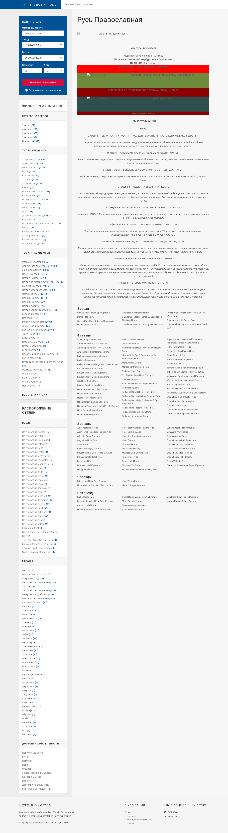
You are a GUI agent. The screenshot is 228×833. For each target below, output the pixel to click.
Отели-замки (29, 373)
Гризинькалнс (30, 618)
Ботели (26, 219)
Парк (25, 764)
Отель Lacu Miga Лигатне (179, 453)
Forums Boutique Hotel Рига (90, 385)
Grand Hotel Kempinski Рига (135, 312)
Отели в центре (30, 278)
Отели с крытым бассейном (37, 310)
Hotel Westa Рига (130, 481)
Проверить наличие (43, 82)
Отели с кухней (30, 381)
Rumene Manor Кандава (134, 505)
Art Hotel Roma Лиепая (88, 436)
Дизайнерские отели (33, 326)
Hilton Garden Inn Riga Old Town (92, 402)
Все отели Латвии (34, 394)
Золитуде (27, 654)
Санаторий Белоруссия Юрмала (183, 413)
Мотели (26, 227)
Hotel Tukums (128, 440)
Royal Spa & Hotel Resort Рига (181, 320)
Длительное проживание (35, 266)
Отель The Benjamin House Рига (182, 409)
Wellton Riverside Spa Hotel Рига (182, 388)
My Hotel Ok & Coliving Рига (135, 453)
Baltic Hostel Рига (85, 497)
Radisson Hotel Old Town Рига (136, 412)
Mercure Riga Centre (131, 362)
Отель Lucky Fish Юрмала (179, 457)
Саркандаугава (30, 674)
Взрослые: (28, 65)
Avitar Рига (82, 444)
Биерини (27, 690)
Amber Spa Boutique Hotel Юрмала (94, 347)
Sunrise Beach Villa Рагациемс (182, 428)
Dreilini (25, 718)
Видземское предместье (35, 598)
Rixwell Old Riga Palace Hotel (180, 351)
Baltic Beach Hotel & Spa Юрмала (93, 312)
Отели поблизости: (32, 28)
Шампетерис (29, 698)
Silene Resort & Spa (176, 355)
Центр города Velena (33, 524)
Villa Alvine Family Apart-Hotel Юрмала (185, 376)
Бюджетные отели (32, 286)
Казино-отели (29, 377)
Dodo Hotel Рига (85, 461)
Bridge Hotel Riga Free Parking (91, 481)
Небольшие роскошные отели (38, 354)
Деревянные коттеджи (34, 215)
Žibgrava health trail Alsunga (37, 548)
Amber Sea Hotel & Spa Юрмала (92, 343)
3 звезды (27, 133)
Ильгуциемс (28, 666)
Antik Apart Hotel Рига (87, 428)
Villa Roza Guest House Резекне (182, 497)
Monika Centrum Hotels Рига (135, 367)
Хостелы (27, 179)
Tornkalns (27, 638)
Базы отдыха (29, 195)
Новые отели (29, 385)
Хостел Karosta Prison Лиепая (181, 501)
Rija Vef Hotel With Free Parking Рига (139, 469)
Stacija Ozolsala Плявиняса (36, 552)
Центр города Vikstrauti (35, 496)
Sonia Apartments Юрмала (180, 359)
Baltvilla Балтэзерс (86, 360)
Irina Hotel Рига (129, 444)
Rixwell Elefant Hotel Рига (179, 347)
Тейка (25, 634)
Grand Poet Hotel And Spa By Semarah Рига (142, 324)
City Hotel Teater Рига (87, 381)
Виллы (26, 187)
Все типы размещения (79, 4)
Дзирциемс (28, 682)
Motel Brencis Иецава (132, 501)
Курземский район (32, 602)
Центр (25, 570)
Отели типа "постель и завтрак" (39, 223)
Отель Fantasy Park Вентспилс (182, 440)
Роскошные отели (32, 262)
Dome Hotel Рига (85, 317)
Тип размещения (34, 150)
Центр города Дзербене (35, 440)
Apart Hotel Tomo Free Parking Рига (94, 432)
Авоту (25, 586)
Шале (25, 211)
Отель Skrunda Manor (177, 405)
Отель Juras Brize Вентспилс (181, 448)
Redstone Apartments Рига (135, 416)
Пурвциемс (28, 630)
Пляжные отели (30, 298)
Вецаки (26, 678)
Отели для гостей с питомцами (38, 282)
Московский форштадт (34, 574)
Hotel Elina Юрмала (131, 432)
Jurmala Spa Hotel (130, 343)
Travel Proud (28, 334)
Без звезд (27, 141)
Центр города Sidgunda (34, 512)
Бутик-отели (28, 338)
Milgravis (27, 714)
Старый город (30, 578)
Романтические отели (34, 322)
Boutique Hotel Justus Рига (90, 368)
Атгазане (27, 726)
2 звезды (27, 137)
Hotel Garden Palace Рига (89, 410)
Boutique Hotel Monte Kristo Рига (93, 377)
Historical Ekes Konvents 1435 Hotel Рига (97, 406)
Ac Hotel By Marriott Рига (89, 339)
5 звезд (26, 125)
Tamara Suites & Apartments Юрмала (185, 367)
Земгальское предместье (36, 590)
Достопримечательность (35, 784)
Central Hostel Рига (86, 505)
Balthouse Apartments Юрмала (92, 356)
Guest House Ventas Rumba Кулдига (140, 497)
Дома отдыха (29, 163)
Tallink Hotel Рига (175, 363)
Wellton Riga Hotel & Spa (178, 384)
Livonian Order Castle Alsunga (37, 544)
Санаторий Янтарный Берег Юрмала (185, 465)
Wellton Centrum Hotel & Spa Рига (183, 380)
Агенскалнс (28, 610)
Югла (25, 670)
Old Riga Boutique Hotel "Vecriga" (137, 375)
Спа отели (27, 318)
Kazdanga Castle (31, 528)
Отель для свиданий (33, 243)
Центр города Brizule (33, 476)
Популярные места (32, 752)
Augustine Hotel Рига (87, 440)
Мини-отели (28, 207)
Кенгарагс (27, 650)
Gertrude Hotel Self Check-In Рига (93, 389)
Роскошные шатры (32, 199)
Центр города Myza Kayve (36, 456)
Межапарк (28, 642)
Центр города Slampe (33, 432)
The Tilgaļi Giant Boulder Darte (37, 540)
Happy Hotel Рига (85, 469)
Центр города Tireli (32, 468)
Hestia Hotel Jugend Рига (89, 397)
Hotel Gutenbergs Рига (88, 414)
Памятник (27, 760)
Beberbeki (27, 722)
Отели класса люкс (32, 346)
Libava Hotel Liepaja (131, 448)
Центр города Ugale (32, 484)
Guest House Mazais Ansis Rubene (93, 509)
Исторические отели (33, 342)
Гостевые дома (30, 167)
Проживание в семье (33, 191)
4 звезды (27, 129)
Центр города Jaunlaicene (36, 488)
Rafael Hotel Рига (130, 461)
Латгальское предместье (36, 582)
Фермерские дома (32, 235)
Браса (25, 626)
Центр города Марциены (35, 464)
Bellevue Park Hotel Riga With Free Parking (97, 364)
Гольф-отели (29, 358)
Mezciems (27, 734)
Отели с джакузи (31, 306)
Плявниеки (28, 662)
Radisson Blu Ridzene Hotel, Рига (138, 407)
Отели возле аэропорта (34, 290)
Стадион (27, 768)
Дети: (47, 65)
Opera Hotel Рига (130, 379)
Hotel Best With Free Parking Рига (138, 428)
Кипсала (27, 606)
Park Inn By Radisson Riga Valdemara (139, 383)
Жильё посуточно (31, 270)
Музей (25, 756)
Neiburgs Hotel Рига (131, 371)
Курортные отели (31, 314)
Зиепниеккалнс (30, 646)
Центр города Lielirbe (33, 508)
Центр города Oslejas (33, 444)
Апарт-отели (29, 183)
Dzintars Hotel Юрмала (88, 465)
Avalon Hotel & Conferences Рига (93, 352)
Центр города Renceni (34, 516)
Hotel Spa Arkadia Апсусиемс (136, 436)
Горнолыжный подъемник (36, 788)
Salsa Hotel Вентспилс (133, 509)
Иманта (26, 614)
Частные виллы (30, 294)
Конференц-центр (31, 776)
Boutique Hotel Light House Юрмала (94, 453)
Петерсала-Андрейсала (35, 594)
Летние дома (29, 203)
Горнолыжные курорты (35, 330)
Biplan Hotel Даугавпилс (89, 448)
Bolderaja (27, 710)
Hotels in (37, 5)
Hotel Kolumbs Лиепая (133, 339)
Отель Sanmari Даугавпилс (180, 401)
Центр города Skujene (34, 504)
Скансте (26, 702)
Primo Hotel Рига (130, 457)
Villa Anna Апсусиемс (177, 432)
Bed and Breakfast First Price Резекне (95, 501)
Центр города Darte (32, 472)
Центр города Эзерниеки (35, 480)
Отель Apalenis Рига (177, 436)
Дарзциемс (28, 686)
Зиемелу (26, 622)
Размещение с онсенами (35, 369)
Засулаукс (27, 694)
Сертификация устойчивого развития (42, 362)
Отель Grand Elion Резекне (180, 444)
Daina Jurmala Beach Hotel (90, 457)
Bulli (24, 730)
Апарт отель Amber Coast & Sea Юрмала (186, 392)
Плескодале (28, 658)
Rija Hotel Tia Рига (131, 465)
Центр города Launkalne (35, 460)
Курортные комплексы (34, 231)
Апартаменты (29, 159)
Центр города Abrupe (33, 520)
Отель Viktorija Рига (176, 461)
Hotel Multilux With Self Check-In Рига (95, 485)
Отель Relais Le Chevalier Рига (181, 397)
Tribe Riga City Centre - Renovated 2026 (185, 372)
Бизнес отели (29, 350)
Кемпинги (27, 175)
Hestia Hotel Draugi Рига (89, 393)
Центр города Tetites (33, 452)
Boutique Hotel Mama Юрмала (92, 372)
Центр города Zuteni (33, 436)
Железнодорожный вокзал (37, 772)
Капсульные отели (32, 239)
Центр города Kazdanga (35, 500)
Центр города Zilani (32, 492)
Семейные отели (31, 274)
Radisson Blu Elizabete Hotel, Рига (138, 392)
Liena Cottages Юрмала (133, 485)
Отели (25, 171)
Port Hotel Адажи (130, 387)
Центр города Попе (32, 448)
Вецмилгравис (30, 706)
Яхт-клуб (27, 780)
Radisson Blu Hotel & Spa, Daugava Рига (141, 396)
